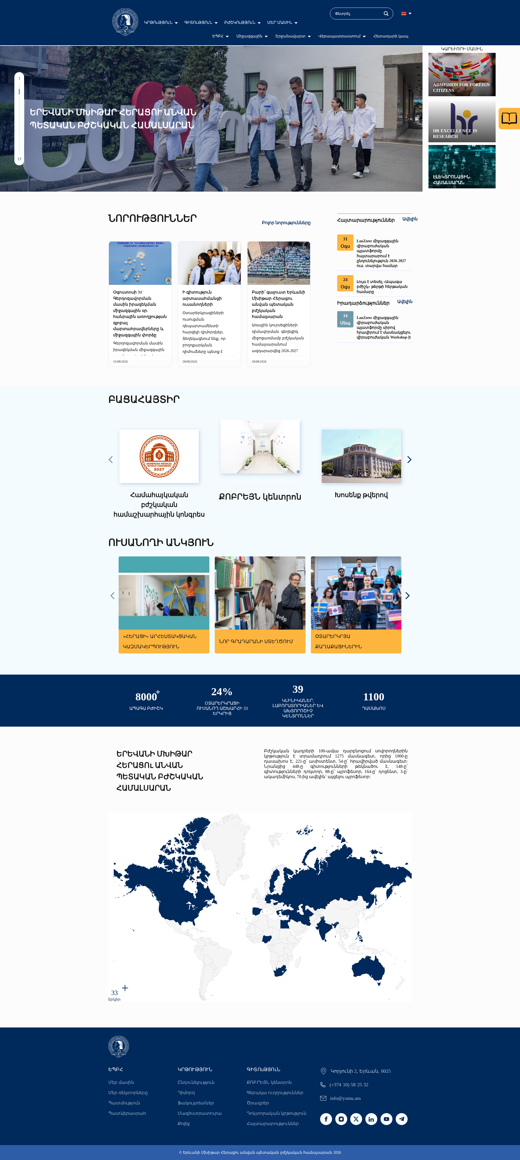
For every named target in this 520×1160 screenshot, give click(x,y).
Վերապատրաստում (339, 36)
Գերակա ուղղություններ (275, 1092)
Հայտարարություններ (273, 1123)
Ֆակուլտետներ (196, 1103)
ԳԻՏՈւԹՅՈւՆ (198, 22)
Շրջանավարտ (290, 36)
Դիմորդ (186, 1092)
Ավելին (410, 219)
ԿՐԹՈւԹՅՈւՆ (158, 22)
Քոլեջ (184, 1123)
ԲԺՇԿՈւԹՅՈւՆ (239, 22)
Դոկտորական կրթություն (276, 1113)
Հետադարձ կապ (390, 36)
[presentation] (110, 460)
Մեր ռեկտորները (128, 1092)
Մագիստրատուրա (200, 1113)
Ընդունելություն (196, 1082)
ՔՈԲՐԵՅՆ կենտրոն (269, 1082)
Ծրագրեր (258, 1103)
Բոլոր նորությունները (286, 222)
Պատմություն (124, 1103)
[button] (19, 86)
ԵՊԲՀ (217, 36)
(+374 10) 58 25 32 (349, 1084)
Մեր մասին (121, 1082)
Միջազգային (249, 36)
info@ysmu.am (345, 1098)
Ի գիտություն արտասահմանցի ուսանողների (202, 298)
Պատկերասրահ (127, 1113)
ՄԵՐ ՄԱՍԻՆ (279, 22)
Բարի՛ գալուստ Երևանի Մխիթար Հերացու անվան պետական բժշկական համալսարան (278, 304)
